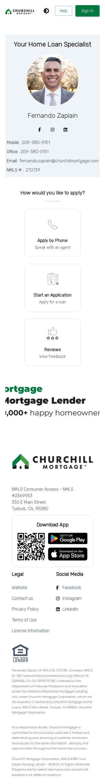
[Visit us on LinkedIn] (65, 129)
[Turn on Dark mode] (46, 10)
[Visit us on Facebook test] (39, 129)
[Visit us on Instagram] (52, 129)
